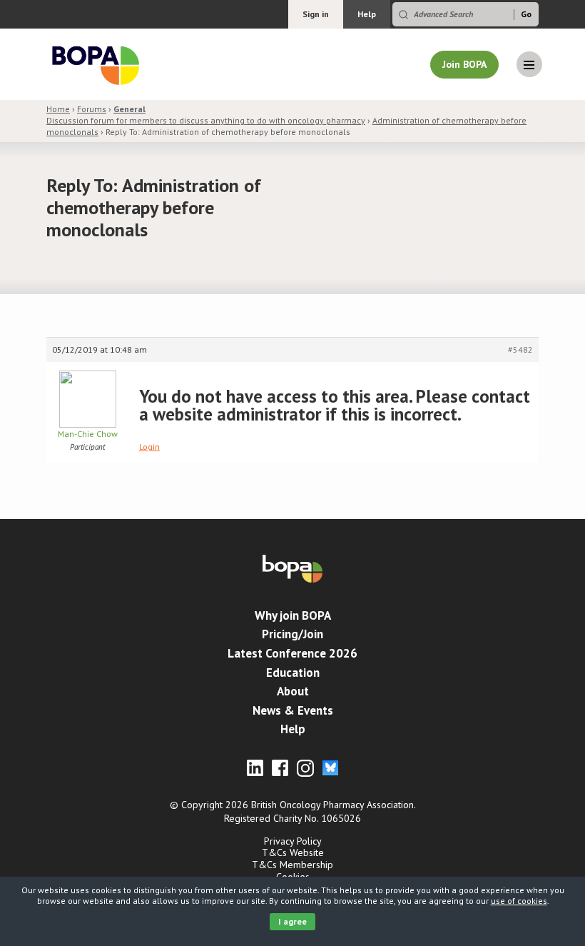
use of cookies (519, 900)
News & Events (293, 710)
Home (58, 109)
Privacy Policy (293, 841)
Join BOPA (464, 64)
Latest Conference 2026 (292, 653)
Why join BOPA (293, 615)
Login (149, 446)
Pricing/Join (292, 634)
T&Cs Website (293, 852)
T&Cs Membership (292, 864)
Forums (91, 109)
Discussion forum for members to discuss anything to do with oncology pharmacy (205, 115)
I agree (292, 921)
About (293, 691)
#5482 (520, 349)
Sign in (315, 14)
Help (366, 14)
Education (293, 672)
